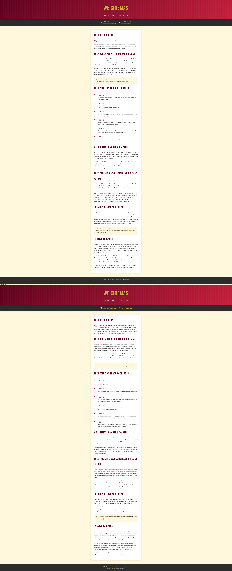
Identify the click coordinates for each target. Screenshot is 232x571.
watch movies (122, 475)
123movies (135, 533)
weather (111, 280)
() (109, 23)
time (116, 280)
